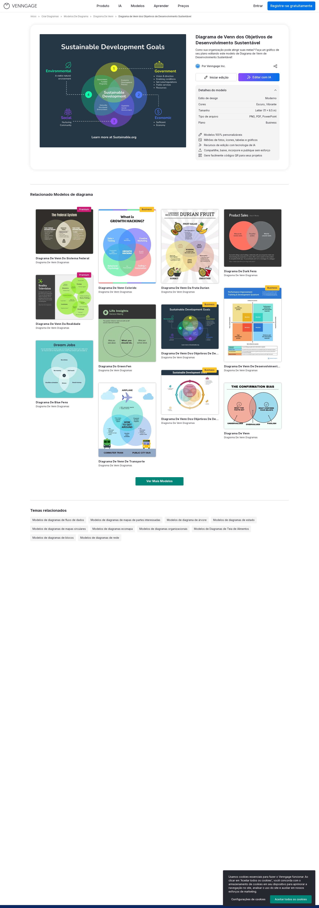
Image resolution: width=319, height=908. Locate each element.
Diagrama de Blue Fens (52, 402)
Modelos (138, 6)
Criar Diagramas (50, 16)
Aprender (161, 6)
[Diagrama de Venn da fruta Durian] (190, 246)
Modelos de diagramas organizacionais (163, 528)
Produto (103, 6)
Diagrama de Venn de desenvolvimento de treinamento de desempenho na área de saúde (252, 366)
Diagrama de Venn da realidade (58, 323)
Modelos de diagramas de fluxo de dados (58, 519)
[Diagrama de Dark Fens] (252, 238)
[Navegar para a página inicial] (20, 6)
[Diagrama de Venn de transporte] (127, 420)
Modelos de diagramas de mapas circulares (59, 528)
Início (33, 16)
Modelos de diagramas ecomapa (112, 528)
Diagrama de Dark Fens (240, 271)
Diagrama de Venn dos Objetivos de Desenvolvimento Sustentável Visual (190, 418)
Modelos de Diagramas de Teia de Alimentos (221, 528)
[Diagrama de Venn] (252, 406)
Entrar (258, 6)
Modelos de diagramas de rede (99, 537)
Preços (183, 6)
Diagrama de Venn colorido (118, 287)
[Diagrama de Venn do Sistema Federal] (64, 231)
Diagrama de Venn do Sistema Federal (62, 258)
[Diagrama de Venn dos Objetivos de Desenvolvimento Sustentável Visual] (190, 392)
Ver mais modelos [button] (159, 481)
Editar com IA (262, 77)
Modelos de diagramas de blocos (53, 537)
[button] (216, 77)
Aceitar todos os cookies (291, 899)
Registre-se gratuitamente (291, 6)
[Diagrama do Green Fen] (127, 333)
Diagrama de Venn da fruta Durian (185, 287)
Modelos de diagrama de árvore (187, 519)
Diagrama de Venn (103, 16)
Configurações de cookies (248, 899)
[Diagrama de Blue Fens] (64, 369)
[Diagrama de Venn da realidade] (64, 297)
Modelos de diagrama (76, 16)
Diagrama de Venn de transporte (122, 461)
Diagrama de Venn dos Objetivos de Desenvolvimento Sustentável (190, 353)
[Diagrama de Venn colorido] (127, 246)
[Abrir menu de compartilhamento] (275, 66)
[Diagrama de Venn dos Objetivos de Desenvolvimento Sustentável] (190, 327)
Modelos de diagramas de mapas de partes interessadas (125, 519)
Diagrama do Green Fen (115, 366)
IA (120, 6)
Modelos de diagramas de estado (234, 519)
